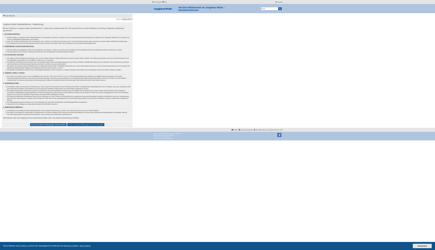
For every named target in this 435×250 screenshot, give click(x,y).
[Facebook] (279, 135)
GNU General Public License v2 (59, 76)
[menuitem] (164, 2)
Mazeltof (165, 136)
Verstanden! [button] (422, 246)
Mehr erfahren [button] (85, 246)
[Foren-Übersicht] (165, 9)
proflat (158, 136)
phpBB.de (171, 135)
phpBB (162, 133)
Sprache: (118, 19)
